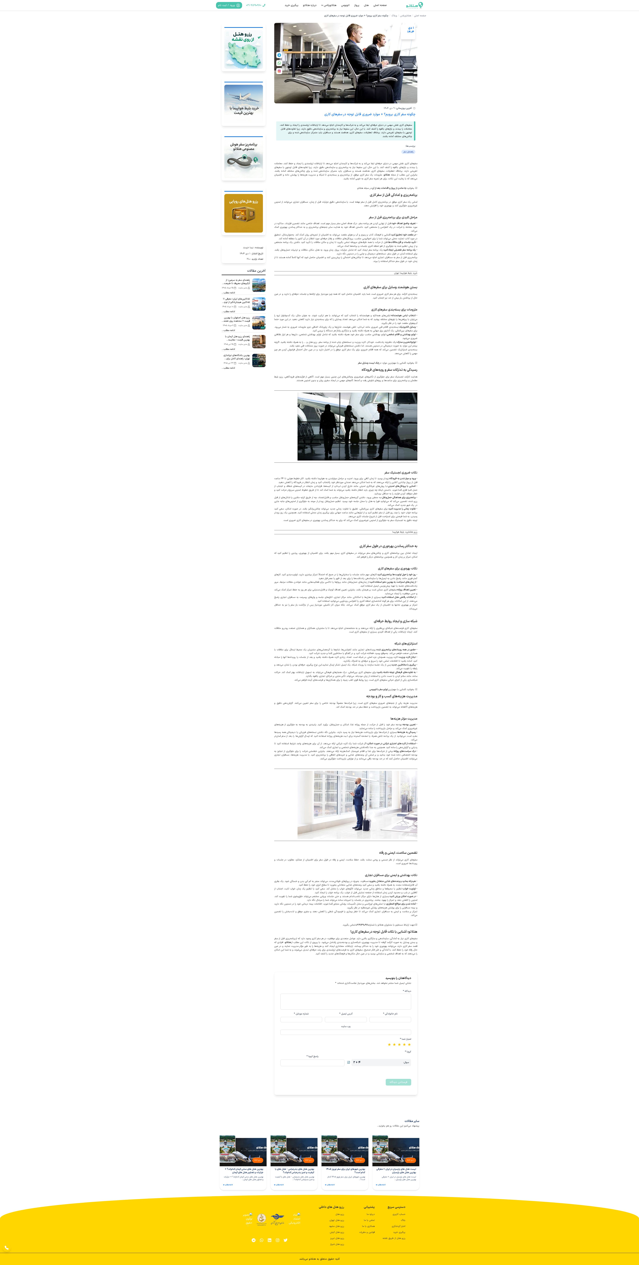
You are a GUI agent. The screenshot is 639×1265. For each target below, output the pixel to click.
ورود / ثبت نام (226, 5)
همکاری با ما (368, 1226)
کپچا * (408, 1052)
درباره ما (371, 1214)
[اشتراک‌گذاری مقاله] (279, 55)
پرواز (356, 5)
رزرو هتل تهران (336, 1220)
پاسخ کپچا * (313, 1056)
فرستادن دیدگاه (398, 1082)
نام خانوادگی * (390, 1014)
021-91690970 (253, 5)
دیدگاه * (407, 991)
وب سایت (345, 1026)
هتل (366, 5)
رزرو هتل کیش (337, 1232)
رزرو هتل (339, 1214)
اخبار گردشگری (398, 1226)
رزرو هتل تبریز (337, 1238)
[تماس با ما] (7, 1248)
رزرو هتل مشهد (336, 1226)
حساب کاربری (399, 1214)
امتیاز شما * (405, 1039)
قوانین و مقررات (367, 1232)
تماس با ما (369, 1220)
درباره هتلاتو (310, 5)
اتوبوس (345, 5)
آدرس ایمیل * (345, 1014)
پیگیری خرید (291, 5)
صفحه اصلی (380, 5)
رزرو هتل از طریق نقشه (394, 1238)
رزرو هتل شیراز (337, 1244)
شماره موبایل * (301, 1014)
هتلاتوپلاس (330, 5)
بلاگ (403, 1220)
